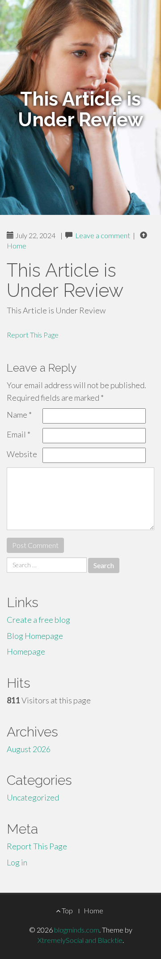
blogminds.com (76, 929)
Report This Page (33, 334)
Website (22, 454)
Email (18, 434)
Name (19, 415)
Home (16, 245)
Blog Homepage (35, 636)
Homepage (26, 651)
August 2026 (29, 749)
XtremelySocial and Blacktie (80, 940)
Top (66, 910)
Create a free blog (38, 620)
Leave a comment (102, 235)
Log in (17, 862)
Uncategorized (33, 797)
